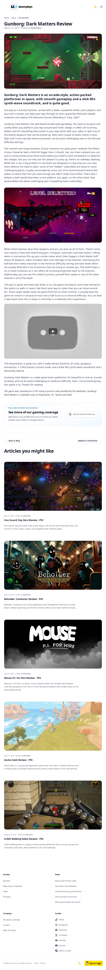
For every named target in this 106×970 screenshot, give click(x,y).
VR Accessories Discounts (66, 896)
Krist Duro (26, 516)
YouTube (62, 940)
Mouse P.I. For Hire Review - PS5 (22, 677)
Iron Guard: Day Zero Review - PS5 (23, 520)
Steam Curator (65, 950)
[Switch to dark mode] (95, 6)
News (5, 891)
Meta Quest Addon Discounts (67, 902)
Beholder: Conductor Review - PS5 (23, 599)
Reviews (6, 881)
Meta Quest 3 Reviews (12, 886)
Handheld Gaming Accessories (68, 891)
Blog (14, 18)
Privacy (42, 963)
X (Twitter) (63, 935)
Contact (6, 925)
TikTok (61, 919)
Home (6, 18)
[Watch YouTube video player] (53, 331)
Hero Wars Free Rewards (65, 886)
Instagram (63, 925)
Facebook (63, 930)
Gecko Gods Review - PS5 (18, 759)
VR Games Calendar (11, 920)
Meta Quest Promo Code (65, 881)
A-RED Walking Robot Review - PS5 (23, 838)
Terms (36, 963)
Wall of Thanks (9, 930)
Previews (7, 896)
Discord (62, 945)
